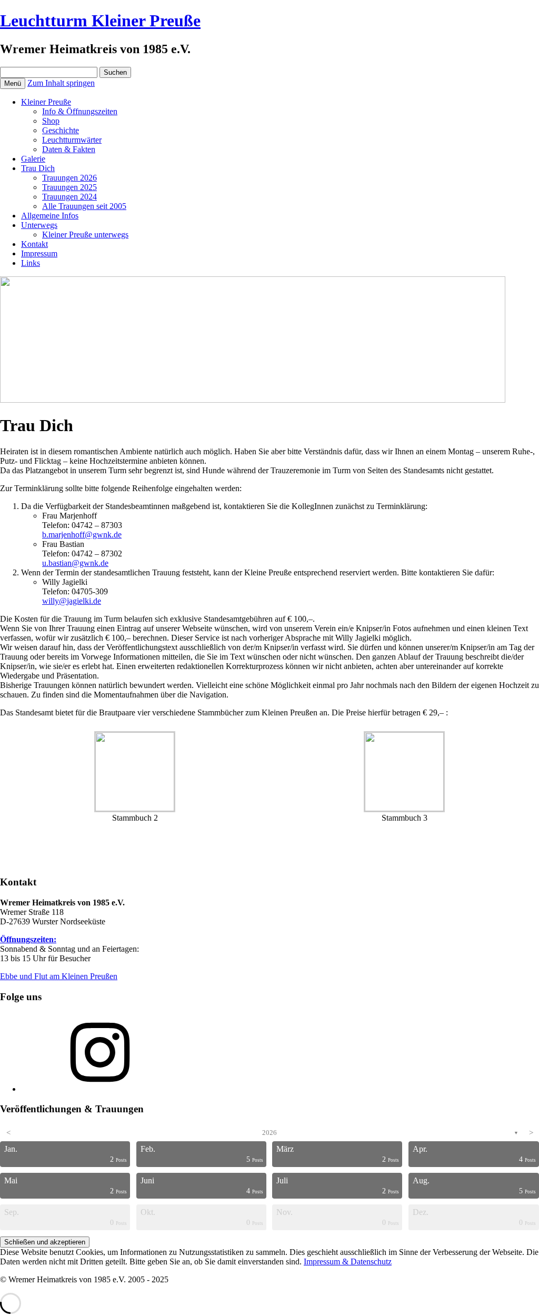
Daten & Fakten (68, 149)
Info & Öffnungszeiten (79, 111)
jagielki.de (84, 600)
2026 (269, 1132)
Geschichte (60, 130)
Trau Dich (38, 168)
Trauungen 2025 (69, 187)
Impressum (39, 253)
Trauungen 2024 (69, 196)
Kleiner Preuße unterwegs (85, 234)
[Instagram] (100, 1088)
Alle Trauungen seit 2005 (84, 206)
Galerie (33, 158)
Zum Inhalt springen (61, 82)
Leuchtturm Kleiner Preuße (100, 20)
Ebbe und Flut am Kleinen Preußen (58, 976)
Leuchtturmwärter (72, 139)
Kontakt (34, 244)
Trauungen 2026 (69, 177)
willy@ (54, 600)
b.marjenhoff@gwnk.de (82, 534)
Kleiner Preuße (46, 101)
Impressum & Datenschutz (348, 1261)
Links (30, 262)
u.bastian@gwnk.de (75, 563)
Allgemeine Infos (49, 215)
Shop (50, 120)
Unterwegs (39, 225)
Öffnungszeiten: (28, 939)
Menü (12, 83)
